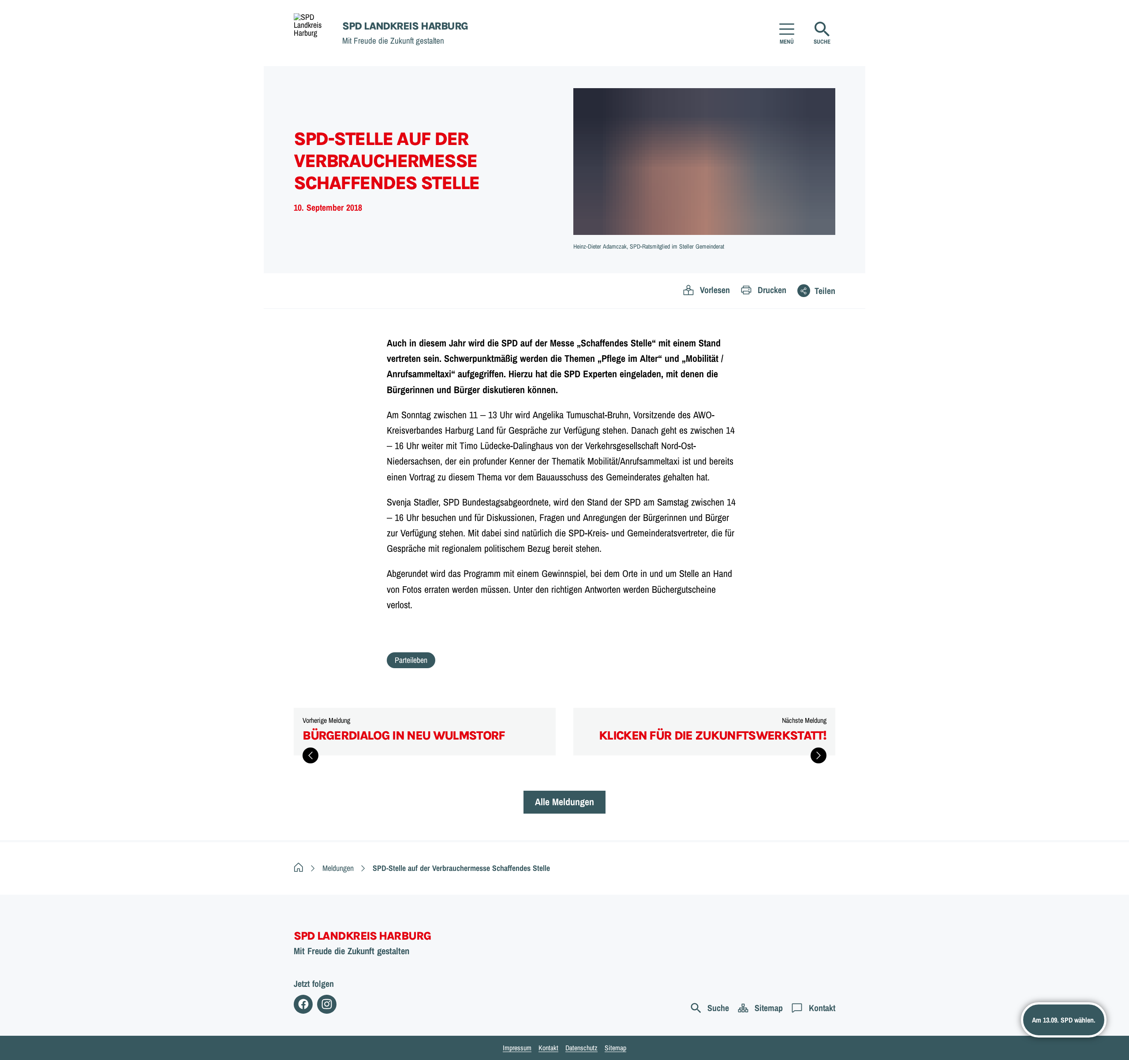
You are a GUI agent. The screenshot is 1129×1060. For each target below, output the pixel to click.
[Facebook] (303, 1004)
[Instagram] (326, 1004)
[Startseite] (298, 868)
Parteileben (411, 660)
